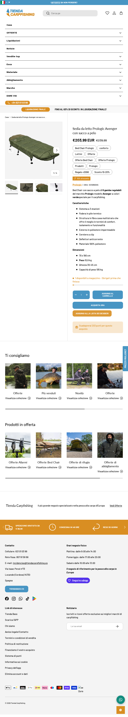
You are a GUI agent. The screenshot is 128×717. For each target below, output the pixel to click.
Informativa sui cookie (16, 661)
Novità (79, 393)
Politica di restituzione (16, 643)
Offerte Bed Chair (84, 160)
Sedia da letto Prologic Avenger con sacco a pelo (29, 117)
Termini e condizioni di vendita (20, 638)
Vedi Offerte (116, 505)
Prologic (93, 166)
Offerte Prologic (106, 160)
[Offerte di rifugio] (79, 445)
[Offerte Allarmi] (18, 445)
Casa (7, 117)
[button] (121, 13)
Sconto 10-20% (102, 172)
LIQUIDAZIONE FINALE (36, 109)
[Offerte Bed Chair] (48, 445)
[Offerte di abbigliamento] (110, 445)
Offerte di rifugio (79, 462)
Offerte (91, 154)
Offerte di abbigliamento (110, 464)
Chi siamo (10, 626)
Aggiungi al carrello (108, 294)
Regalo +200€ (82, 172)
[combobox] (70, 13)
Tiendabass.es (16, 589)
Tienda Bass (11, 614)
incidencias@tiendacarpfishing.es (30, 563)
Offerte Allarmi (18, 462)
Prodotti (79, 166)
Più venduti (49, 393)
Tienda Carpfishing (18, 703)
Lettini (78, 154)
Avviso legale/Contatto (16, 631)
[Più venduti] (48, 376)
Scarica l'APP (11, 619)
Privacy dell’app (13, 667)
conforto (103, 148)
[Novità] (79, 376)
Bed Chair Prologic (84, 148)
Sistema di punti (13, 655)
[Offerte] (18, 376)
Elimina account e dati (16, 673)
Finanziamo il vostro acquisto (20, 649)
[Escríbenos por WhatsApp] (120, 700)
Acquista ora (98, 305)
